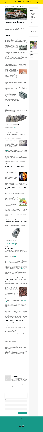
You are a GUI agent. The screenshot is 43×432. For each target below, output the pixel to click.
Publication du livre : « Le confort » (34, 19)
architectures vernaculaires (16, 127)
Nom (5, 399)
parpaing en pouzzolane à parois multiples (11, 243)
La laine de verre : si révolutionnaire (22, 135)
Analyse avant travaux (33, 31)
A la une (32, 30)
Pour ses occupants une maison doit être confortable (34, 13)
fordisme (14, 87)
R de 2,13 (15, 256)
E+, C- (6, 185)
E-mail (6, 403)
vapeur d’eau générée (12, 137)
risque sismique (15, 263)
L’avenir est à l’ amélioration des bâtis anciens (33, 22)
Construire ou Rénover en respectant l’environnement (34, 16)
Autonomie (32, 32)
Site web (6, 407)
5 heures (22, 268)
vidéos (8, 214)
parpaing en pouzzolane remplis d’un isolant (11, 244)
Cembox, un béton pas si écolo (14, 152)
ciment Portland (7, 150)
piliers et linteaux (11, 261)
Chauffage (32, 33)
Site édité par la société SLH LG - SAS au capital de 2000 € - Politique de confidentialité (21, 428)
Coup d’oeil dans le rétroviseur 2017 (33, 24)
